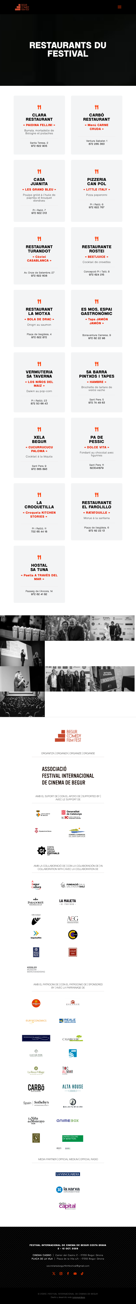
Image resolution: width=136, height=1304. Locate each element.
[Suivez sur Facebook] (68, 1273)
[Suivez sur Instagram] (61, 1273)
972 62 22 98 (96, 338)
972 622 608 (39, 276)
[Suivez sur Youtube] (75, 1273)
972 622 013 (39, 213)
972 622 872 (39, 337)
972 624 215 (96, 274)
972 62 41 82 (39, 594)
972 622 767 (96, 207)
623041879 (97, 468)
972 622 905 (39, 146)
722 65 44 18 (39, 531)
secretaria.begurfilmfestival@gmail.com (68, 1266)
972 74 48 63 (97, 402)
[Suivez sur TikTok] (82, 1273)
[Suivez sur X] (54, 1273)
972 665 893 (39, 469)
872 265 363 (97, 144)
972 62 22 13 (97, 531)
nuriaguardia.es (78, 1297)
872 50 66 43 (39, 403)
